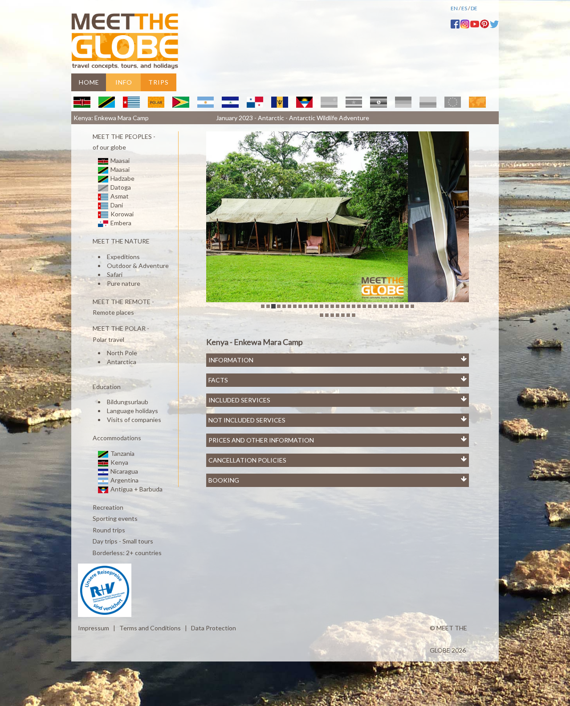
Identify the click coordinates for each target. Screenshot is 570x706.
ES (464, 8)
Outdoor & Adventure (138, 265)
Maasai (119, 160)
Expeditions (123, 256)
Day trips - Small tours (122, 541)
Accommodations (116, 438)
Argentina (123, 480)
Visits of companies (134, 419)
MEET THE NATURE (120, 241)
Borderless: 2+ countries (126, 552)
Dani (116, 205)
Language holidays (132, 410)
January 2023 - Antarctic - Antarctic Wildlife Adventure (292, 118)
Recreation (107, 507)
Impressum (93, 628)
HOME (89, 82)
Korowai (121, 214)
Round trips (108, 530)
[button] (225, 216)
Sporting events (114, 519)
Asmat (119, 196)
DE (474, 8)
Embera (120, 223)
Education (106, 386)
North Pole (122, 353)
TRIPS (158, 82)
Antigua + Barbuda (136, 489)
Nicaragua (123, 471)
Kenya (118, 462)
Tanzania (121, 453)
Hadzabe (121, 178)
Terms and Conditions (150, 628)
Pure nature (123, 283)
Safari (114, 274)
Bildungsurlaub (127, 402)
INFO (123, 82)
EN (454, 8)
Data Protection (213, 628)
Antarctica (121, 361)
